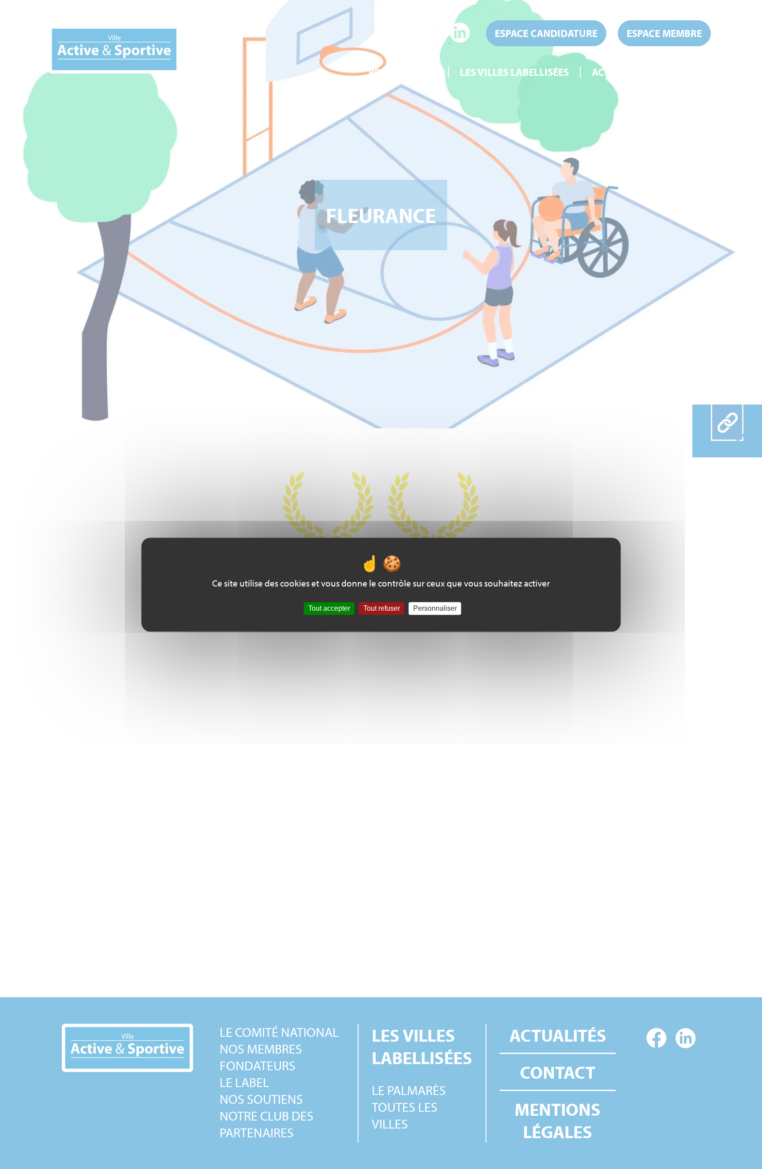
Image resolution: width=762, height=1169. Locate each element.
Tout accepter (329, 608)
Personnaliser (435, 608)
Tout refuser (381, 608)
